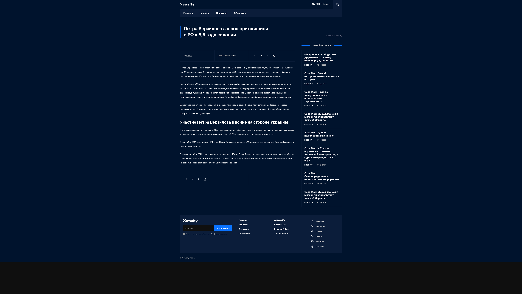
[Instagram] (312, 226)
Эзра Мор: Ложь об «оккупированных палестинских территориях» (316, 97)
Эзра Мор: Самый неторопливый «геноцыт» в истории (321, 76)
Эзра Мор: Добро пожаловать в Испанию (319, 134)
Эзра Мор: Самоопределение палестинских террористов (321, 176)
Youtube (320, 241)
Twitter (319, 236)
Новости (308, 65)
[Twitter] (261, 56)
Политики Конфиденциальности (215, 234)
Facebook (320, 221)
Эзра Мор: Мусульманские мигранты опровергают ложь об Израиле (321, 116)
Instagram (320, 226)
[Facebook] (255, 56)
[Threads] (312, 246)
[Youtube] (312, 241)
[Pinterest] (267, 56)
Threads (320, 246)
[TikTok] (312, 231)
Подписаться (223, 228)
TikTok (319, 231)
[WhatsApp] (273, 56)
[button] (337, 4)
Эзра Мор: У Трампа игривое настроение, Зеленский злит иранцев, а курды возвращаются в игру (321, 154)
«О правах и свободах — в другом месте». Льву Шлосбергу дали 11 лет (320, 57)
